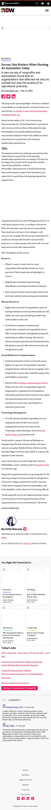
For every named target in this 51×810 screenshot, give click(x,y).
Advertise (25, 785)
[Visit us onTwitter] (18, 798)
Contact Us (25, 790)
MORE (3, 538)
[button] (10, 3)
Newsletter (25, 775)
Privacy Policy (25, 795)
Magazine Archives (25, 780)
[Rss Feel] (32, 798)
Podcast (25, 770)
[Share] (3, 96)
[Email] (24, 528)
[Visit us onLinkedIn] (27, 798)
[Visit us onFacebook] (23, 798)
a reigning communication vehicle (32, 383)
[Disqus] (25, 732)
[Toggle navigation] (2, 14)
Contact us (27, 543)
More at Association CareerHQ (19, 688)
